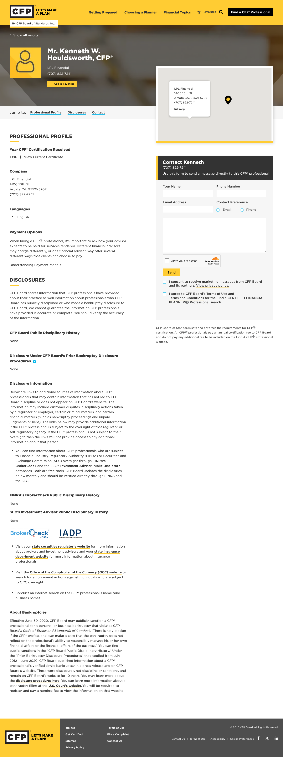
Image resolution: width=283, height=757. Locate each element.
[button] (228, 100)
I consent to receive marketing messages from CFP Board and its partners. (215, 283)
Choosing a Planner (140, 12)
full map (179, 109)
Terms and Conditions (186, 298)
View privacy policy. (212, 285)
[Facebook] (259, 738)
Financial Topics (177, 12)
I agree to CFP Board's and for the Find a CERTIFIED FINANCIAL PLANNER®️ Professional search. (216, 298)
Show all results (26, 35)
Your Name (172, 186)
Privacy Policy (74, 747)
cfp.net (70, 727)
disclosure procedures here (37, 681)
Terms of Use (216, 294)
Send (171, 272)
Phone (251, 210)
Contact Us (178, 738)
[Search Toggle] (221, 12)
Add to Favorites (63, 83)
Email (227, 210)
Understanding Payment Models (35, 265)
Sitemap (70, 740)
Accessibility (217, 738)
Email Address (174, 202)
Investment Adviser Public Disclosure (90, 466)
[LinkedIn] (276, 738)
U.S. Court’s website (65, 686)
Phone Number (228, 186)
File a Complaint (118, 734)
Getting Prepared (103, 12)
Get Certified (74, 734)
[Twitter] (267, 738)
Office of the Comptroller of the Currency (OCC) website (76, 572)
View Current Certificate (43, 157)
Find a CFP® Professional (250, 12)
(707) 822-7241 (59, 74)
